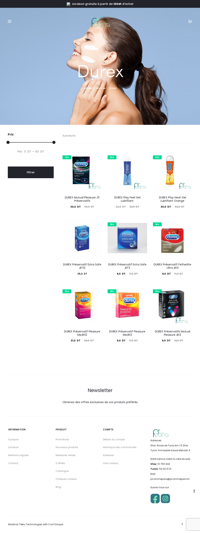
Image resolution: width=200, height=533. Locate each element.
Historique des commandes (120, 447)
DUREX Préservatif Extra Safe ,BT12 (82, 266)
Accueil (88, 88)
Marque (100, 88)
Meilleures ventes (66, 455)
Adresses (108, 455)
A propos (13, 439)
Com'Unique (55, 524)
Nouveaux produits (67, 447)
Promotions (62, 439)
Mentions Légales (18, 455)
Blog (58, 487)
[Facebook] (182, 524)
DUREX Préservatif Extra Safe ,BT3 (127, 266)
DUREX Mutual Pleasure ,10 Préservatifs (82, 199)
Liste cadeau (110, 463)
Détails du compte (114, 439)
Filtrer (31, 172)
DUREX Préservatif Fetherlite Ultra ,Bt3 (172, 266)
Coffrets (60, 463)
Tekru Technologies (30, 524)
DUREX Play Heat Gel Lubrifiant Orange (172, 199)
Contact (13, 463)
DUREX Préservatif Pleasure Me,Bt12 (82, 333)
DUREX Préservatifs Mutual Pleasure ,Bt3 (172, 333)
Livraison (13, 447)
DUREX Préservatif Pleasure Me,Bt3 (127, 333)
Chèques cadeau (66, 479)
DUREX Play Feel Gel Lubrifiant (127, 199)
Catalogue (62, 471)
